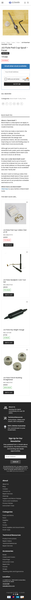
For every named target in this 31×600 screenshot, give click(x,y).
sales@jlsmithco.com (9, 586)
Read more (8, 245)
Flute (18, 42)
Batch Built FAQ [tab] (6, 115)
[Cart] (28, 2)
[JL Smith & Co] (14, 2)
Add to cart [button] (8, 295)
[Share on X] (10, 103)
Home (3, 42)
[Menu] (2, 2)
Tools (13, 42)
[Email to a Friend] (14, 103)
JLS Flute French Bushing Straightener (12, 379)
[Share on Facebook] (6, 103)
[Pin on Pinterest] (18, 103)
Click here (4, 189)
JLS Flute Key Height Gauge (13, 330)
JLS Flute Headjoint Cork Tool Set (14, 281)
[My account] (25, 2)
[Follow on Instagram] (15, 594)
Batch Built (5, 53)
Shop (8, 42)
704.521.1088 (6, 584)
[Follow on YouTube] (17, 594)
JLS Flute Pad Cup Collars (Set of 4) (15, 231)
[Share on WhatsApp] (3, 103)
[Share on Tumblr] (21, 103)
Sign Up (15, 462)
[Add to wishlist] (27, 202)
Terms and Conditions (18, 471)
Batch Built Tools (16, 99)
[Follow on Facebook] (13, 594)
